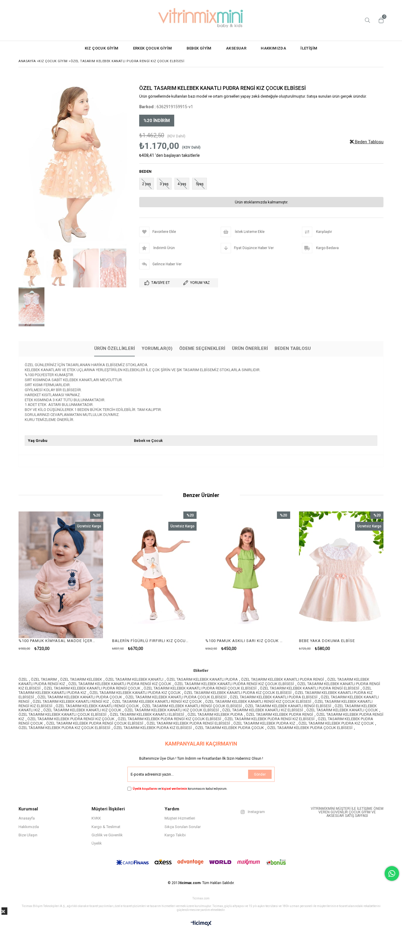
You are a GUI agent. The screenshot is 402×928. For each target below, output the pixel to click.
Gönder (260, 774)
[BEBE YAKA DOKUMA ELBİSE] (341, 575)
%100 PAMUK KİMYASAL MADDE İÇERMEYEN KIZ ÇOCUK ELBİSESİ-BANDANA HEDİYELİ (57, 641)
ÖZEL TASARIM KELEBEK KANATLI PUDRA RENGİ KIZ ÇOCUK (119, 684)
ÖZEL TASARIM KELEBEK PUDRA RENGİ (279, 714)
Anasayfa (27, 818)
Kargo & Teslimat (106, 827)
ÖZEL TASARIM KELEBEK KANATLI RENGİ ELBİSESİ (288, 706)
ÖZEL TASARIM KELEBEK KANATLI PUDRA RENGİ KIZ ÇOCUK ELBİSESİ (234, 684)
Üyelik (97, 843)
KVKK (96, 818)
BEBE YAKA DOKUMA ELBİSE (327, 641)
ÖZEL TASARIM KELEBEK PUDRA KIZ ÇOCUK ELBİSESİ (64, 727)
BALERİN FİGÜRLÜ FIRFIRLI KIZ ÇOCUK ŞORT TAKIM (151, 641)
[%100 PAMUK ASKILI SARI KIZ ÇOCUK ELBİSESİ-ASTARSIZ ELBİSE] (247, 575)
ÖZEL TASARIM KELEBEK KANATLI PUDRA (202, 679)
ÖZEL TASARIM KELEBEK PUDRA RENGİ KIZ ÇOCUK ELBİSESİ (169, 719)
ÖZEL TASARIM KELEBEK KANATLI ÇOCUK (342, 710)
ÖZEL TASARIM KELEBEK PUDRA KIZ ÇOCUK (336, 723)
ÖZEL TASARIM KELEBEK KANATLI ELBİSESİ (147, 714)
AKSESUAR (236, 48)
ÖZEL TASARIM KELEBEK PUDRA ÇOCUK (229, 727)
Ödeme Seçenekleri (202, 348)
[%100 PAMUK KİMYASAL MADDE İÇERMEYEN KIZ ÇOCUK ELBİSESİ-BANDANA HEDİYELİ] (61, 575)
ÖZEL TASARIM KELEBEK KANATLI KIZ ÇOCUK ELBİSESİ (171, 710)
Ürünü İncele (81, 581)
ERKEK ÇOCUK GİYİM (152, 48)
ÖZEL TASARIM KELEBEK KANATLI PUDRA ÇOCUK (79, 697)
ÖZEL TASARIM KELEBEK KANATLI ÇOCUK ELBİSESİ (63, 714)
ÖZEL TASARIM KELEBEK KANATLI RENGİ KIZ (71, 701)
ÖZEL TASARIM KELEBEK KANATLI (134, 679)
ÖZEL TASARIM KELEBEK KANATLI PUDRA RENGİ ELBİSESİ (309, 688)
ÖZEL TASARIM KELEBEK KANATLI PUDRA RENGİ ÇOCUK (92, 688)
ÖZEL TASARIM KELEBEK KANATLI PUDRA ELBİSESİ (274, 697)
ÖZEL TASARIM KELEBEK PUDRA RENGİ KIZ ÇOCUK (70, 719)
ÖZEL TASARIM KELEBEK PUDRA (215, 714)
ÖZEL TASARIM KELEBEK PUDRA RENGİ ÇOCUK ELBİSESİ (94, 723)
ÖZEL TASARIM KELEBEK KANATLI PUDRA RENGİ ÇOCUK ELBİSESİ (200, 688)
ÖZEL (23, 679)
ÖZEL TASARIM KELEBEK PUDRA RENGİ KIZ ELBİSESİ (270, 719)
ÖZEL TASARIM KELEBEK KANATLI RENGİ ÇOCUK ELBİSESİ (192, 706)
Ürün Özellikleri (114, 348)
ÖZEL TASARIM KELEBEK (81, 679)
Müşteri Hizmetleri (180, 818)
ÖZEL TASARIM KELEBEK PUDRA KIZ (264, 723)
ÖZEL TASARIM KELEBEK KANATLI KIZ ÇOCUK (82, 710)
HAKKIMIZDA (273, 48)
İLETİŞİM (308, 48)
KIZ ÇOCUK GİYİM (102, 48)
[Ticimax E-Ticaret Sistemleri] (201, 924)
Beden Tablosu (368, 141)
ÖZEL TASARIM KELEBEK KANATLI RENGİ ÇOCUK (97, 706)
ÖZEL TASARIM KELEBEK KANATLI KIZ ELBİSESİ (262, 710)
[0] (379, 20)
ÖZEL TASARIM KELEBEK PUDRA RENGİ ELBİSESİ (188, 723)
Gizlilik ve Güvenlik (107, 835)
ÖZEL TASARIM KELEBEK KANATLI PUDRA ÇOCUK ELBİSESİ (176, 697)
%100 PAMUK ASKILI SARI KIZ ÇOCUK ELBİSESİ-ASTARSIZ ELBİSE (244, 641)
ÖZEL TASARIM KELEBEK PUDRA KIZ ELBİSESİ (153, 727)
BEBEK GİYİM (199, 48)
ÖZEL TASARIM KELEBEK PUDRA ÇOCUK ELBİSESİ (310, 727)
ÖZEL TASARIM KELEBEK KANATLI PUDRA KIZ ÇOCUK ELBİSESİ (238, 692)
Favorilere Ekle (61, 581)
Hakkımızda (29, 827)
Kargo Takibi (175, 835)
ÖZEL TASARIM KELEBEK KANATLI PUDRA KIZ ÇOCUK (135, 692)
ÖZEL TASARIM (44, 679)
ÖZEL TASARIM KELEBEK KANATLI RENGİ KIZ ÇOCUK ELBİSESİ (258, 701)
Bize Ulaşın (28, 835)
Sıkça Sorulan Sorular (183, 827)
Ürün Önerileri (250, 348)
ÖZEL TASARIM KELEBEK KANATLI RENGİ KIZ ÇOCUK (157, 701)
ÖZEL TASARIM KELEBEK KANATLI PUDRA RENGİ (282, 679)
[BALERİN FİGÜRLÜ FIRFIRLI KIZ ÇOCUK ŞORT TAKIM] (154, 575)
